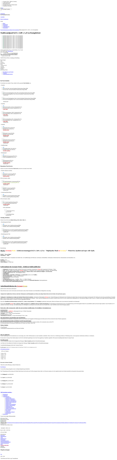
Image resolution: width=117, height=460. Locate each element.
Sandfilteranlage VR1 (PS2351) (9, 150)
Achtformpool (81, 422)
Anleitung (5, 73)
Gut (1, 454)
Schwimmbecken (16, 422)
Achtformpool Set (8, 406)
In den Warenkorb (14, 53)
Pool (1, 29)
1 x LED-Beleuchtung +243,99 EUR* (9, 215)
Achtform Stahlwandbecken (10, 402)
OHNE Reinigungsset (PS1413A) (9, 157)
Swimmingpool (10, 422)
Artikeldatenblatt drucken (8, 74)
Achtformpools (8, 397)
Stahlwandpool (23, 422)
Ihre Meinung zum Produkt (8, 71)
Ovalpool (53, 422)
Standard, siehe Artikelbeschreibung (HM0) (11, 226)
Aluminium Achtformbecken (10, 400)
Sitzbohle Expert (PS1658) (8, 135)
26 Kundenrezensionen (4, 349)
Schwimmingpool (58, 422)
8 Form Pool (7, 410)
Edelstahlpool (28, 422)
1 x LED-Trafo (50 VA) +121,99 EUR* (10, 211)
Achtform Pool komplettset (14, 29)
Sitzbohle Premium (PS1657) (8, 142)
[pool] (1, 7)
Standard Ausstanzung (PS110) (9, 175)
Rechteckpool (8, 413)
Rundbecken (5, 24)
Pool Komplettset (39, 422)
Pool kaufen (33, 422)
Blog (85, 422)
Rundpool (49, 422)
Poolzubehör (5, 27)
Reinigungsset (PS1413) (7, 162)
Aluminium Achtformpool (10, 399)
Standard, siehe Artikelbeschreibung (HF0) (11, 238)
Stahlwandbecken (65, 422)
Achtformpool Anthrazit (10, 411)
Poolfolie (45, 422)
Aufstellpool (71, 422)
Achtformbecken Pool (9, 407)
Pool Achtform (8, 409)
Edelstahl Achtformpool (10, 398)
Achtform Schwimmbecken (10, 408)
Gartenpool (76, 422)
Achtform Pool (8, 403)
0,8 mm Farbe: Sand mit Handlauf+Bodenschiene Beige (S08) (15, 89)
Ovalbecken (5, 25)
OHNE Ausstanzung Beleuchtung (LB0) (11, 196)
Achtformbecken (6, 26)
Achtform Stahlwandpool (10, 405)
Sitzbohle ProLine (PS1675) (8, 129)
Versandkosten (10, 51)
